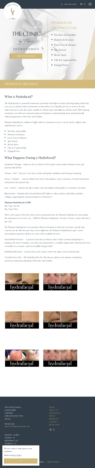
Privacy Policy (16, 455)
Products (54, 419)
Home (52, 407)
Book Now (54, 424)
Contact (53, 422)
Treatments (54, 413)
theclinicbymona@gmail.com (17, 426)
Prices (52, 416)
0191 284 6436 (9, 424)
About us (53, 410)
